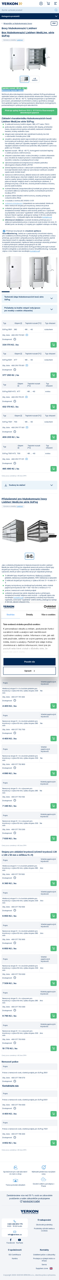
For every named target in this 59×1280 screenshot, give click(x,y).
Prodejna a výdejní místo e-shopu (44, 1259)
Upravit (27, 670)
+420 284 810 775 (15, 1224)
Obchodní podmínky (44, 1225)
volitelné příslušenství (14, 203)
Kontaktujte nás (10, 1085)
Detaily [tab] (29, 614)
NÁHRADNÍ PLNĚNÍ (31, 1201)
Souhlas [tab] (11, 614)
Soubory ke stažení (17, 485)
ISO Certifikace (15, 1255)
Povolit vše (29, 662)
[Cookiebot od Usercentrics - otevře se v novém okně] (44, 607)
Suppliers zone (42, 1268)
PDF (54, 23)
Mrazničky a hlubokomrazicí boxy (18, 23)
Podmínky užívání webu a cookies (44, 1229)
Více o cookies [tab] (48, 614)
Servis (44, 1265)
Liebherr (20, 40)
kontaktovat (47, 217)
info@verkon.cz (15, 1235)
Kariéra (15, 1258)
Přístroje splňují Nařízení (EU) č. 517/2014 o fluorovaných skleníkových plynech (29, 111)
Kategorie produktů (10, 16)
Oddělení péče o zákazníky (44, 1255)
